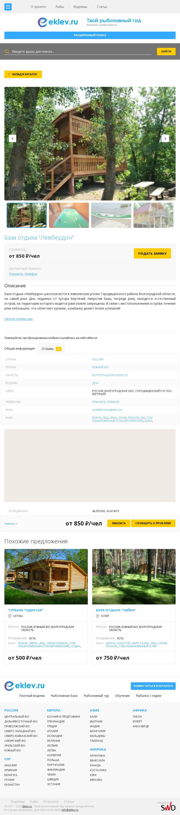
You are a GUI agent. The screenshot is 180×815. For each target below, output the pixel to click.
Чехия (51, 774)
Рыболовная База (64, 695)
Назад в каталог (25, 74)
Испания (53, 741)
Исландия (54, 736)
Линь (113, 418)
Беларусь (11, 775)
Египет (137, 721)
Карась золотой (118, 643)
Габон (137, 716)
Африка (140, 710)
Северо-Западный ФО (20, 731)
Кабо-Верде (141, 726)
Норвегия (54, 755)
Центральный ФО (16, 716)
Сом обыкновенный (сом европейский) (122, 419)
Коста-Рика (98, 770)
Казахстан (12, 784)
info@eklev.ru (69, 810)
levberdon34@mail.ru (107, 410)
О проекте (38, 7)
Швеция (53, 779)
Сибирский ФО (15, 741)
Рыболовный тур (96, 695)
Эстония (53, 784)
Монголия (97, 731)
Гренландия (56, 721)
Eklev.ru (27, 806)
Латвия (52, 745)
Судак (75, 646)
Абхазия (10, 765)
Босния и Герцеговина (63, 716)
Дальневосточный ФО (21, 721)
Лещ (105, 418)
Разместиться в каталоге (153, 686)
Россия (97, 359)
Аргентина (97, 756)
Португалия (55, 765)
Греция (52, 726)
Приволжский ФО (17, 726)
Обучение (122, 695)
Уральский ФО (14, 745)
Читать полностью (18, 319)
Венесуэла (97, 760)
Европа (53, 710)
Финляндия (56, 770)
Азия (94, 710)
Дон (95, 383)
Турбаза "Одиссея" (25, 610)
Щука (148, 421)
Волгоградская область (110, 375)
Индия (95, 726)
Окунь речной (129, 418)
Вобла (96, 418)
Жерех (33, 643)
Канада (95, 765)
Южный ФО (100, 367)
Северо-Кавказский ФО (21, 736)
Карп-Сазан (140, 643)
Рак (142, 418)
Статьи (102, 7)
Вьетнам (96, 721)
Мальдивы (97, 736)
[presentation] (12, 138)
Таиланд (96, 741)
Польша (53, 760)
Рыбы (60, 7)
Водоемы (80, 7)
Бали (93, 716)
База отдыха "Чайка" (116, 610)
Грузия (9, 780)
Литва (51, 750)
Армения (10, 770)
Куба (93, 775)
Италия (52, 731)
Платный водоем (32, 695)
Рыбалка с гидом (148, 695)
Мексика (96, 780)
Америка (98, 749)
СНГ (7, 759)
